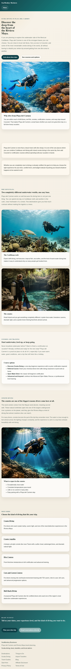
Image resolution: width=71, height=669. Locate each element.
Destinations (5, 653)
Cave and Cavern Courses (13, 572)
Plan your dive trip (9, 630)
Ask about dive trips (10, 57)
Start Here (4, 662)
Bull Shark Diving (10, 591)
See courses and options (31, 57)
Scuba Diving (5, 656)
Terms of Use (20, 666)
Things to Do (20, 653)
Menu (5, 7)
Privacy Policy (6, 666)
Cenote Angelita (9, 539)
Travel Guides (6, 659)
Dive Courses (8, 557)
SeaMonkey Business (9, 2)
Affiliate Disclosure (22, 662)
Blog (17, 659)
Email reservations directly (30, 630)
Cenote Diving (9, 521)
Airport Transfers (21, 656)
